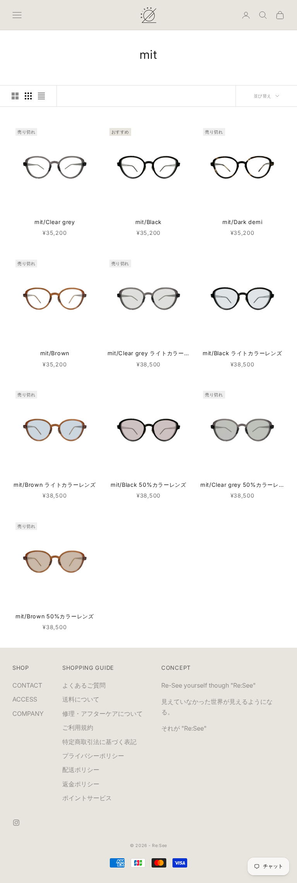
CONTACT (27, 685)
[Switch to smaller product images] (28, 96)
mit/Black (148, 222)
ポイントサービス (87, 798)
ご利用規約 (77, 727)
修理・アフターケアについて (102, 713)
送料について (80, 699)
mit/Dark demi (242, 222)
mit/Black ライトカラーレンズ (242, 353)
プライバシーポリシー (93, 756)
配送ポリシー (80, 769)
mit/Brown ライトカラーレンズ (55, 484)
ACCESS (24, 699)
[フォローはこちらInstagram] (16, 823)
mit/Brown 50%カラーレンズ (54, 616)
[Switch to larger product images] (15, 96)
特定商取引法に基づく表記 (99, 742)
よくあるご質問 (84, 685)
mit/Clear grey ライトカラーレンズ (149, 354)
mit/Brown (54, 353)
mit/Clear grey (54, 222)
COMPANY (28, 713)
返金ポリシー (80, 784)
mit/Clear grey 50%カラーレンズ (242, 485)
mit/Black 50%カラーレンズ (148, 484)
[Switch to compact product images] (41, 96)
